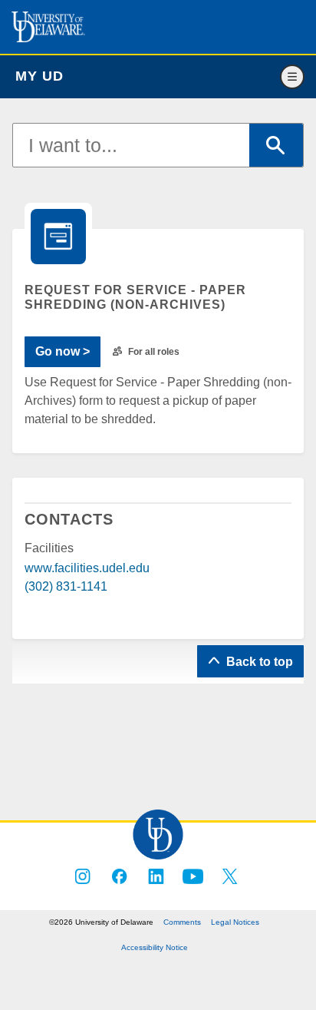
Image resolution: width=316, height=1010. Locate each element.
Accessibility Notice (154, 947)
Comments (182, 922)
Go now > (62, 351)
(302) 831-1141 (66, 586)
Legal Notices (235, 922)
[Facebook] (120, 876)
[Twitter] (230, 876)
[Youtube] (193, 876)
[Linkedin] (156, 876)
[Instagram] (83, 876)
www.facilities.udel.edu (87, 568)
